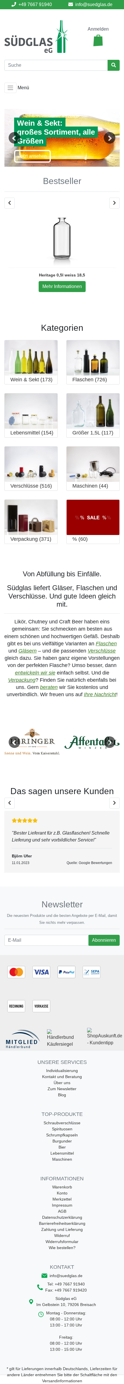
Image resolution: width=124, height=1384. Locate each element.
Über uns (62, 1082)
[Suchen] (114, 65)
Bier (62, 1147)
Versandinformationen (62, 1381)
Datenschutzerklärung (62, 1217)
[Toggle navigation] (10, 88)
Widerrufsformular (62, 1241)
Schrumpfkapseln (62, 1135)
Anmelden (98, 29)
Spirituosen (62, 1129)
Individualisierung (62, 1070)
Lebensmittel (62, 1153)
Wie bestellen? (62, 1247)
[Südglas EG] (36, 36)
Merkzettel (62, 1199)
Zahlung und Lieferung (62, 1229)
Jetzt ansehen (32, 156)
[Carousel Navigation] (62, 203)
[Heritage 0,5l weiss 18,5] (62, 238)
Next (109, 138)
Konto (62, 1193)
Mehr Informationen (62, 286)
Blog (62, 1095)
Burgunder (62, 1141)
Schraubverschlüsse (62, 1123)
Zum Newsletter (62, 1088)
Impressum (62, 1205)
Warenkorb (62, 1187)
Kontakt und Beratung (62, 1076)
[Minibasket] (98, 40)
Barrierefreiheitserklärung (62, 1223)
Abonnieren (104, 940)
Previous (14, 138)
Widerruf (62, 1235)
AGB (62, 1211)
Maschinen (62, 1159)
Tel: (66, 1284)
